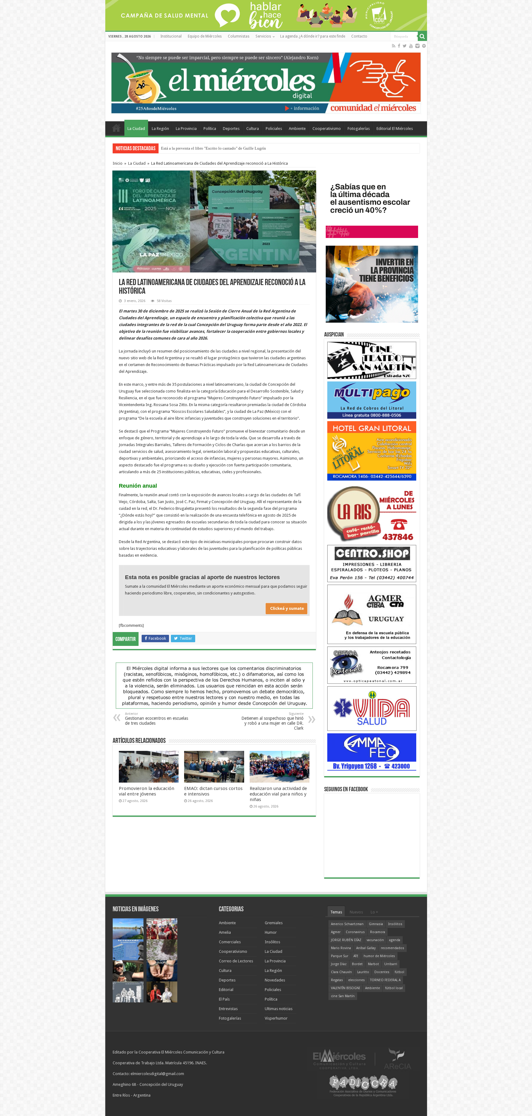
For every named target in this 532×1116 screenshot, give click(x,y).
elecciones (356, 980)
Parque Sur (339, 956)
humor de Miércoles (379, 956)
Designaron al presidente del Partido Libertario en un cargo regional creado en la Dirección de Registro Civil (251, 148)
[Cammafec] (372, 751)
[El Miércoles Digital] (266, 81)
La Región (160, 128)
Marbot (373, 964)
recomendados (392, 948)
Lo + (374, 912)
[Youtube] (411, 46)
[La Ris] (372, 512)
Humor (271, 932)
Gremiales (274, 923)
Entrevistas (228, 1008)
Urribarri (390, 964)
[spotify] (423, 46)
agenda (394, 940)
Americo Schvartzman (347, 924)
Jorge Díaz (339, 964)
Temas (336, 912)
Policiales (274, 128)
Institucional (171, 36)
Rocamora (377, 932)
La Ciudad (136, 128)
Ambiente (297, 128)
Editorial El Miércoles (395, 128)
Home (116, 127)
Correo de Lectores (236, 961)
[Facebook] (399, 46)
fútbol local (394, 988)
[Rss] (393, 46)
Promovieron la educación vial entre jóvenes (146, 791)
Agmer (336, 932)
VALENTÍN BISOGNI (345, 988)
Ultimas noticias (278, 1008)
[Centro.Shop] (372, 563)
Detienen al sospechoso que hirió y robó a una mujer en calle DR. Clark (272, 721)
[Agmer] (372, 614)
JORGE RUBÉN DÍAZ (346, 940)
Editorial (226, 989)
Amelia (225, 932)
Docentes (381, 972)
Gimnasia (376, 924)
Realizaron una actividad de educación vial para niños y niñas (278, 794)
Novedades (275, 980)
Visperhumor (276, 1018)
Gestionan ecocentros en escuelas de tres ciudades (156, 719)
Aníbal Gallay (366, 948)
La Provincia (186, 128)
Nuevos (356, 912)
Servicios (263, 36)
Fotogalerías (359, 128)
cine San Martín (343, 996)
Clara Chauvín (341, 972)
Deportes (231, 128)
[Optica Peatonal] (372, 665)
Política (210, 128)
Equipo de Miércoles (205, 36)
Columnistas (238, 36)
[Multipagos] (372, 399)
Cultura (252, 128)
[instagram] (417, 46)
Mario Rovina (341, 948)
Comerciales (230, 942)
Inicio (118, 163)
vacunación (375, 940)
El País (224, 999)
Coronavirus (355, 932)
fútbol (399, 972)
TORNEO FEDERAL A (385, 980)
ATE (355, 956)
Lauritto (363, 972)
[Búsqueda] (422, 36)
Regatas (337, 980)
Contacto (359, 36)
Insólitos (272, 942)
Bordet (357, 964)
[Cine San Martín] (372, 360)
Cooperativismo (326, 128)
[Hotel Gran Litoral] (372, 450)
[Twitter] (404, 46)
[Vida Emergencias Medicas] (372, 708)
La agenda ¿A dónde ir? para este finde (312, 36)
